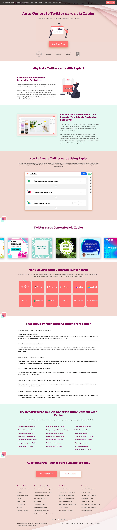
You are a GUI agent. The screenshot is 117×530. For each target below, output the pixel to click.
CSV (26, 300)
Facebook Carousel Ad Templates (90, 504)
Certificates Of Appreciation (66, 495)
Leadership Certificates (65, 501)
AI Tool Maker (37, 501)
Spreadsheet (39, 300)
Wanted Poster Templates (88, 495)
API (67, 300)
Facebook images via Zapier (26, 430)
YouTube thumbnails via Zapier (84, 436)
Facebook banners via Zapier (27, 426)
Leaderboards (21, 504)
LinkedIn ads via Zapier (53, 443)
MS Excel (53, 300)
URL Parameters (94, 300)
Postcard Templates (87, 498)
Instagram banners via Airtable (43, 492)
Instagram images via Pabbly (42, 495)
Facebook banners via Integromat (43, 489)
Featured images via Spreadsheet (43, 514)
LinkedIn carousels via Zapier (55, 436)
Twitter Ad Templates (87, 501)
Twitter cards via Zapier (40, 498)
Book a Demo (70, 474)
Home (61, 523)
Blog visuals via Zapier (81, 446)
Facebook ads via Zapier (25, 433)
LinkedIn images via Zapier (54, 439)
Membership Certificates (66, 510)
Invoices (19, 507)
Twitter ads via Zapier (81, 433)
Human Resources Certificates (67, 504)
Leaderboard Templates (88, 489)
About (73, 523)
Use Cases (80, 523)
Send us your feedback (41, 523)
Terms (86, 523)
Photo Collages (21, 501)
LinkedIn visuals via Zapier (54, 446)
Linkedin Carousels (22, 510)
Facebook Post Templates (88, 507)
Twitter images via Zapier (82, 430)
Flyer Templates (85, 492)
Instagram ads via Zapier (26, 446)
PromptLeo (34, 525)
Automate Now (46, 474)
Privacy (98, 523)
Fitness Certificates (64, 489)
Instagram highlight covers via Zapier (58, 430)
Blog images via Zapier (81, 443)
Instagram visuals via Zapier (55, 426)
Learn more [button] (58, 2)
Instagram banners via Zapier (27, 439)
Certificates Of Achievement (67, 498)
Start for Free (58, 44)
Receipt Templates (86, 510)
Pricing (67, 523)
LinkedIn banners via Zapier (55, 433)
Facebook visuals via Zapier (26, 436)
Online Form (80, 300)
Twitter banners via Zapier (82, 426)
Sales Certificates (64, 507)
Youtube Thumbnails (23, 489)
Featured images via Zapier (83, 449)
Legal (92, 523)
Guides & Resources (39, 504)
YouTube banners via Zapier (83, 439)
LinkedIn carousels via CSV (41, 510)
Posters (19, 498)
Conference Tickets (22, 495)
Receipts (19, 492)
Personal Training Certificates (67, 492)
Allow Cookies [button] (110, 2)
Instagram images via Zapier (27, 443)
